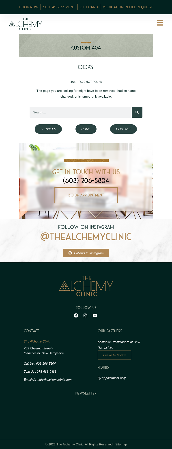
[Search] (137, 112)
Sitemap (121, 444)
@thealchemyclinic (86, 236)
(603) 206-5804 (86, 181)
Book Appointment (86, 195)
